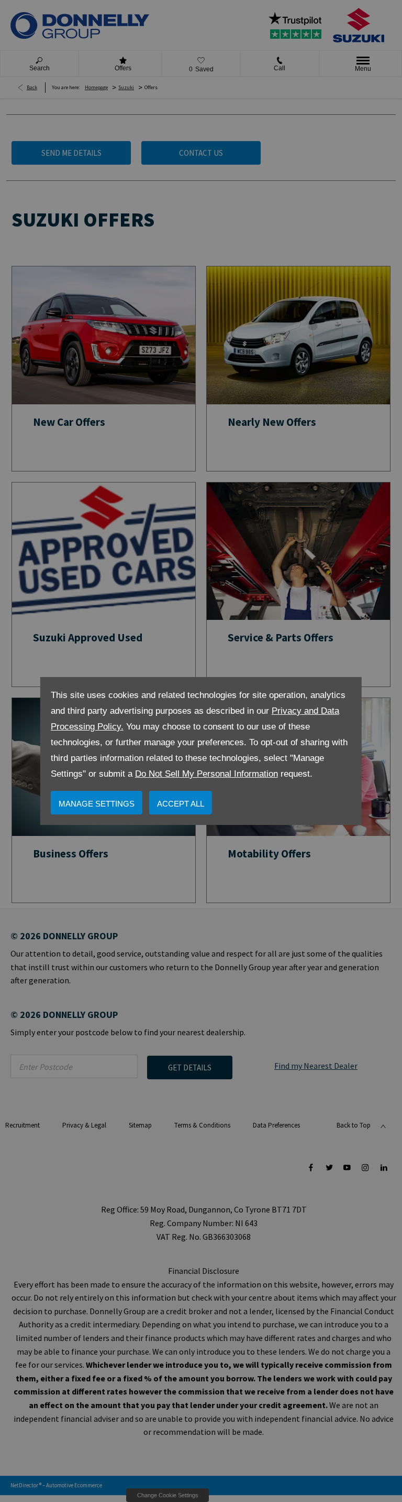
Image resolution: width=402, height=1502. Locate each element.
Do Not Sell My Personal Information (206, 774)
